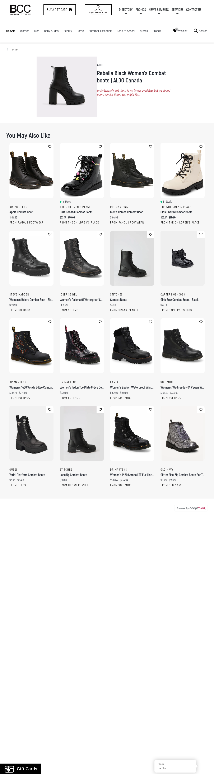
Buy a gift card (57, 10)
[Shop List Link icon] (98, 9)
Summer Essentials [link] (100, 31)
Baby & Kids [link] (51, 31)
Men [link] (36, 31)
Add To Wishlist (50, 146)
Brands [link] (157, 31)
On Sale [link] (10, 31)
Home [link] (80, 31)
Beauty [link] (68, 31)
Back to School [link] (126, 31)
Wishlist (182, 31)
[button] (206, 766)
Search (203, 31)
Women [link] (24, 31)
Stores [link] (144, 31)
